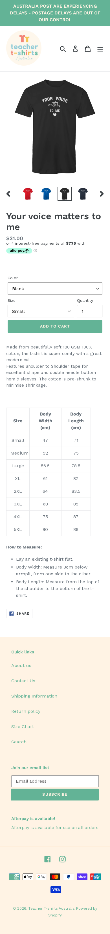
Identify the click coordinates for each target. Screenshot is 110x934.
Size (12, 300)
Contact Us (23, 680)
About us (21, 665)
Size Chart (22, 726)
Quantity (85, 300)
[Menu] (100, 48)
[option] (28, 193)
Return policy (25, 711)
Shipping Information (34, 696)
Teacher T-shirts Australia (51, 908)
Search (19, 741)
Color (13, 278)
